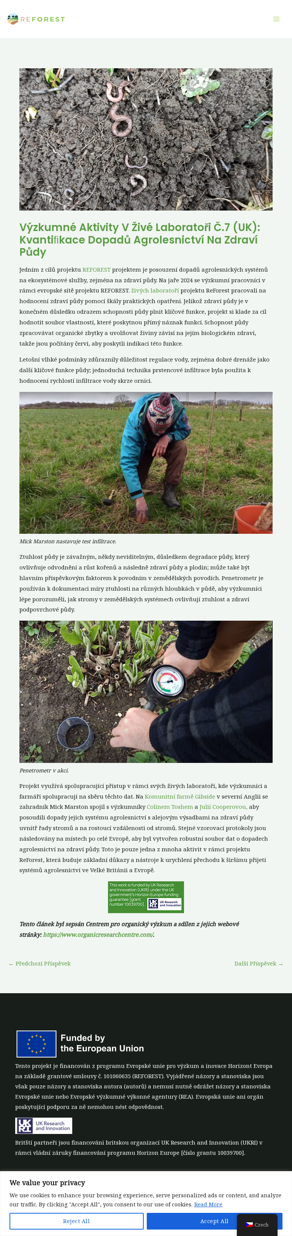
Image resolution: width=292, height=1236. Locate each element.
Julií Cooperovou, (224, 806)
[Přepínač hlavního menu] (276, 19)
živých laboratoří (155, 290)
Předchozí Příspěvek (39, 963)
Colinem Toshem (170, 806)
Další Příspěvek (259, 963)
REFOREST (97, 269)
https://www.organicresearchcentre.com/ (98, 934)
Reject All (76, 1221)
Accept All (214, 1221)
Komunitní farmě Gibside (180, 796)
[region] (146, 1203)
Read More (208, 1204)
